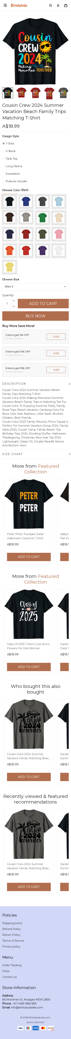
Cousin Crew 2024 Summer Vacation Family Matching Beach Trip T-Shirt (29, 756)
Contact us (9, 977)
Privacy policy (11, 946)
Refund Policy (11, 929)
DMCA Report (35, 1022)
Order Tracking (12, 965)
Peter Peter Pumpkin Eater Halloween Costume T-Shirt (25, 536)
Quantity (8, 295)
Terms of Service (13, 940)
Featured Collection (41, 469)
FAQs (5, 971)
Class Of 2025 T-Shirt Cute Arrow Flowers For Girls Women (28, 646)
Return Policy (11, 935)
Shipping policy (12, 923)
